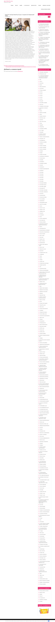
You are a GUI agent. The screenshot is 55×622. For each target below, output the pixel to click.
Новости (16, 5)
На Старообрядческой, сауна (44, 407)
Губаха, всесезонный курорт (44, 270)
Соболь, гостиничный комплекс (44, 511)
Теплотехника (42, 536)
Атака (41, 216)
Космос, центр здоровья (43, 342)
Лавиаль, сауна (42, 353)
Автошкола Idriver (42, 195)
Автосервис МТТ (42, 188)
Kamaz (41, 110)
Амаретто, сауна (42, 209)
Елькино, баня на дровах (43, 303)
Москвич (41, 395)
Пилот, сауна (42, 436)
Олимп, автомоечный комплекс (44, 420)
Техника (39, 5)
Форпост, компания (43, 559)
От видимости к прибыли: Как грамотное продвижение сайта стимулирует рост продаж (44, 56)
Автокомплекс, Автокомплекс (44, 156)
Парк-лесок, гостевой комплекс (44, 432)
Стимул (41, 518)
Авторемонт (42, 170)
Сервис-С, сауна (42, 493)
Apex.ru (41, 81)
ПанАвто (41, 429)
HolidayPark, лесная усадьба (44, 106)
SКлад (41, 123)
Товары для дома (42, 539)
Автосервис (41, 172)
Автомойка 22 (42, 161)
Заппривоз (41, 310)
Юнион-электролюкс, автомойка (44, 580)
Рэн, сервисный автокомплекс (44, 475)
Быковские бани (42, 242)
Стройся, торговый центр (43, 526)
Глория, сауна (42, 261)
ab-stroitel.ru (8, 1)
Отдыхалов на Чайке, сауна (44, 423)
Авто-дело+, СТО (42, 138)
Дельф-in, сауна (42, 281)
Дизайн (21, 5)
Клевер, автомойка (43, 333)
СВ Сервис (41, 489)
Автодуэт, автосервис (43, 154)
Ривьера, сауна (42, 459)
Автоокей (41, 165)
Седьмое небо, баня (43, 491)
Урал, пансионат (42, 550)
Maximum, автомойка (43, 112)
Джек (40, 286)
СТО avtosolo (42, 521)
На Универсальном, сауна (44, 409)
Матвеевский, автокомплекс (44, 376)
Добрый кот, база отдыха (43, 291)
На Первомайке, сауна (43, 405)
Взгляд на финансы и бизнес (45, 9)
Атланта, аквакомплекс (43, 218)
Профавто (41, 445)
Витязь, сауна (42, 247)
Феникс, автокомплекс (43, 554)
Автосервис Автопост (43, 184)
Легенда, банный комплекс (44, 357)
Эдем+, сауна (42, 575)
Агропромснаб (42, 200)
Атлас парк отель (42, 220)
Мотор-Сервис (42, 397)
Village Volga (42, 126)
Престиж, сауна (42, 439)
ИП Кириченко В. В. (43, 322)
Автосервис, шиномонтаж (44, 191)
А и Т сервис (42, 130)
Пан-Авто (41, 427)
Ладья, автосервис (43, 355)
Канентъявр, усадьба (43, 326)
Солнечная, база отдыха (43, 513)
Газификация (42, 254)
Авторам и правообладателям (44, 168)
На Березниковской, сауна (44, 399)
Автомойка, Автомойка (43, 163)
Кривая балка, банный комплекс (45, 344)
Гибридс (41, 259)
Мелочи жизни (42, 380)
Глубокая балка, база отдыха (44, 263)
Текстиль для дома (42, 534)
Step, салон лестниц (43, 121)
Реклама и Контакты (43, 454)
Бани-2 (41, 226)
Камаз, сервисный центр (43, 324)
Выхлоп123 (41, 250)
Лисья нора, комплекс (43, 363)
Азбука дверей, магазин (43, 202)
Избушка (41, 319)
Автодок (41, 152)
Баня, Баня (41, 237)
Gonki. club (41, 104)
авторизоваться (20, 71)
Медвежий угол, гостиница (44, 378)
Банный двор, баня (43, 228)
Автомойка (41, 159)
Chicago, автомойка (43, 90)
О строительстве (26, 5)
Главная (12, 5)
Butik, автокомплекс (43, 86)
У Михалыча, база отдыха (44, 544)
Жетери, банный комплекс (44, 308)
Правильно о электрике (46, 5)
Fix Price (41, 93)
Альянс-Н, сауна (42, 207)
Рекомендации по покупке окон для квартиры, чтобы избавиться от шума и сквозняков (44, 46)
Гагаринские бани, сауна (43, 252)
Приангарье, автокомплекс (44, 441)
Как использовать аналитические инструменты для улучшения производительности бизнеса (21, 66)
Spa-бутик (41, 119)
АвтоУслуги (41, 193)
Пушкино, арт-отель (43, 449)
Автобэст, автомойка (43, 145)
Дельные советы (33, 5)
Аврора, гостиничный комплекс (44, 136)
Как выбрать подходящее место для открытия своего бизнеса (14, 65)
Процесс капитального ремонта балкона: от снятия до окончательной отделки (44, 53)
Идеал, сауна (42, 317)
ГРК (40, 266)
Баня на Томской (42, 233)
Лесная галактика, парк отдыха (44, 361)
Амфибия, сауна (42, 211)
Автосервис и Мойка (43, 186)
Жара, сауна (42, 306)
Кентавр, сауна (42, 331)
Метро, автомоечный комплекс (44, 386)
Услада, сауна (42, 552)
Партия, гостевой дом (43, 434)
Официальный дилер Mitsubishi (44, 425)
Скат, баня (41, 504)
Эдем (41, 573)
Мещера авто (42, 388)
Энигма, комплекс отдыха (44, 578)
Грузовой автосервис (43, 268)
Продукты (41, 443)
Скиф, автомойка (42, 506)
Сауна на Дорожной (43, 484)
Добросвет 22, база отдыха (44, 289)
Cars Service (42, 88)
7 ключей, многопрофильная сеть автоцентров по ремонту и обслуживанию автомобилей (43, 76)
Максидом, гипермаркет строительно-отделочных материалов (43, 369)
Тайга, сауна (42, 532)
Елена (41, 301)
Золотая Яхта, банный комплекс (45, 315)
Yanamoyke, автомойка (43, 128)
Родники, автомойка (43, 464)
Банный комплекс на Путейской (44, 230)
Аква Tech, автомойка (43, 204)
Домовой (41, 293)
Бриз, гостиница (42, 240)
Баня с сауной (42, 235)
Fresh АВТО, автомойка (43, 102)
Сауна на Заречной (43, 486)
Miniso (41, 114)
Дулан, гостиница (42, 299)
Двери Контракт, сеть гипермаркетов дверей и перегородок (42, 276)
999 (40, 79)
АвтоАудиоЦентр (42, 140)
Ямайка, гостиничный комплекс (44, 582)
